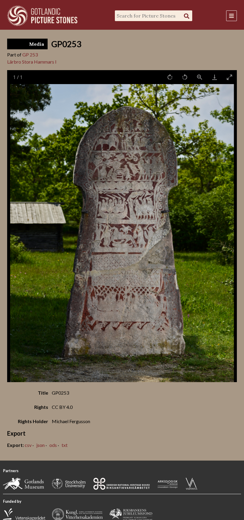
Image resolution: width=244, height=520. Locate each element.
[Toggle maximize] (229, 77)
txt (65, 445)
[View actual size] (199, 77)
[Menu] (231, 15)
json (40, 445)
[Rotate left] (184, 77)
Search (186, 16)
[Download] (214, 77)
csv (28, 445)
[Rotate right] (169, 77)
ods (53, 445)
